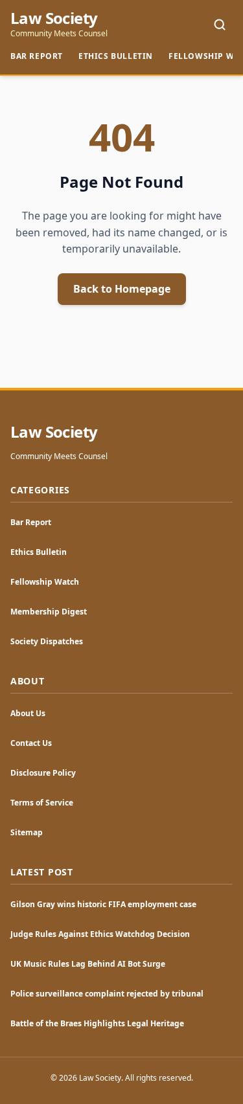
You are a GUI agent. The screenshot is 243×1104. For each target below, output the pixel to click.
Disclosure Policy (43, 772)
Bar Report (36, 56)
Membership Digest (48, 611)
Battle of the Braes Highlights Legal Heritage (97, 1023)
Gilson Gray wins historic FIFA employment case (103, 904)
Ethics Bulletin (115, 56)
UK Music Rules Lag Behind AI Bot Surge (87, 963)
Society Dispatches (46, 641)
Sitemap (26, 832)
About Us (27, 713)
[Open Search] (220, 25)
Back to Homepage (121, 289)
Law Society (53, 18)
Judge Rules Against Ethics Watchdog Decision (100, 934)
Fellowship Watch (44, 581)
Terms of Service (41, 802)
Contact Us (31, 743)
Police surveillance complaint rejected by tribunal (106, 993)
